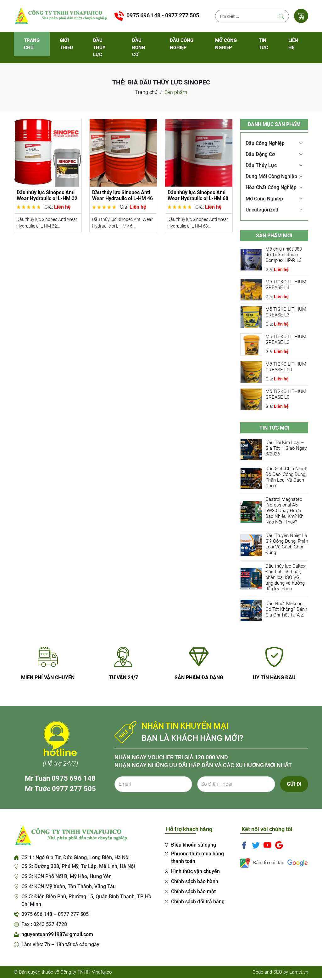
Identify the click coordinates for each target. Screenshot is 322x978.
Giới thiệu (66, 44)
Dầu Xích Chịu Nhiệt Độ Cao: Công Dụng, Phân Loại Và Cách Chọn (285, 477)
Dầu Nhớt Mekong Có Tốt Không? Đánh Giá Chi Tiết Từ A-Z (286, 609)
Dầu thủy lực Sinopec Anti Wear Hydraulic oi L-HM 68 (198, 195)
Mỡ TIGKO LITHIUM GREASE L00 (285, 367)
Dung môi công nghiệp (271, 176)
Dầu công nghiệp (181, 44)
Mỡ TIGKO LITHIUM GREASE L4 (285, 284)
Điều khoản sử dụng (193, 845)
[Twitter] (256, 845)
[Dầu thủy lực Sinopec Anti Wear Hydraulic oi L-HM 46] (123, 152)
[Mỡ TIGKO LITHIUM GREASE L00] (251, 371)
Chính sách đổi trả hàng (198, 902)
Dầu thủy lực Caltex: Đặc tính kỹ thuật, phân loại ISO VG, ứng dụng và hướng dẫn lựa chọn (285, 577)
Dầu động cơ (138, 47)
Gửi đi (294, 784)
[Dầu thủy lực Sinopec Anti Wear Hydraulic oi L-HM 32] (47, 152)
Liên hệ (293, 44)
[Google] (279, 845)
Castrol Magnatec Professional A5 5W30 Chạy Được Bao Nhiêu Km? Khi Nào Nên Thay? (284, 510)
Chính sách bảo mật (193, 891)
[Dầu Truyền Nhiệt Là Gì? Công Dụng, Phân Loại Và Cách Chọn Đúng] (251, 545)
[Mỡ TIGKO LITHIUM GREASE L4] (251, 289)
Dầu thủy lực (99, 47)
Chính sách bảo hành (194, 881)
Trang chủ (32, 44)
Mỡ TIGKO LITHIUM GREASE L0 (285, 394)
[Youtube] (267, 845)
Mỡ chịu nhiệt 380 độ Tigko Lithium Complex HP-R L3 (283, 254)
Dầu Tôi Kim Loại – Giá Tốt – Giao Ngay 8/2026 (286, 448)
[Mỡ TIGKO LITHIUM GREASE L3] (251, 317)
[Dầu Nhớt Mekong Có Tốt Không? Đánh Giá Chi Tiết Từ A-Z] (251, 610)
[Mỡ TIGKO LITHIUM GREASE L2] (251, 344)
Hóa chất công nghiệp (271, 187)
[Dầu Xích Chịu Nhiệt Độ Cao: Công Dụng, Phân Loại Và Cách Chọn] (251, 478)
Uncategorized (262, 210)
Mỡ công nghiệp (226, 44)
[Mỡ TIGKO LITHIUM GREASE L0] (251, 399)
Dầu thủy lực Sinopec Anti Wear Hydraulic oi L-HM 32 (47, 195)
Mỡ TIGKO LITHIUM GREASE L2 (285, 339)
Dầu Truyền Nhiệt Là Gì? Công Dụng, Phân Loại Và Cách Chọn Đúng (286, 544)
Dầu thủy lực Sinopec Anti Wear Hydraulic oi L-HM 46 (122, 195)
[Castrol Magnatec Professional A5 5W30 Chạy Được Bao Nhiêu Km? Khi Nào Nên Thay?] (251, 512)
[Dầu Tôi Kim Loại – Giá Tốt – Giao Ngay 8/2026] (251, 449)
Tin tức (263, 44)
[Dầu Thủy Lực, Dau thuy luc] (60, 16)
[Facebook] (244, 845)
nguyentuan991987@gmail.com (57, 934)
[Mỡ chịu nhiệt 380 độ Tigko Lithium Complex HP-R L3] (251, 259)
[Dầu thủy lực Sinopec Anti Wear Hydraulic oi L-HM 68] (198, 152)
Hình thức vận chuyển (195, 871)
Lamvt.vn (298, 972)
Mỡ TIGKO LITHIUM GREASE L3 (285, 312)
